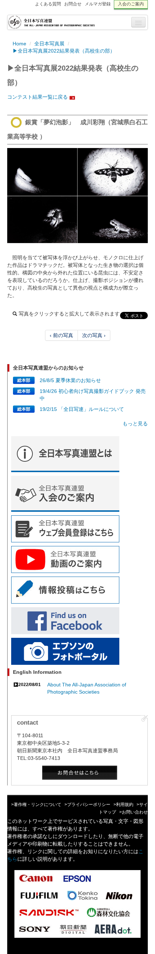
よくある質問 (48, 3)
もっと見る (135, 423)
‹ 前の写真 (61, 335)
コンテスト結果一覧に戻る (37, 97)
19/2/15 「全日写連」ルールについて (82, 409)
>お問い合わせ (133, 812)
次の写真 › (94, 335)
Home (19, 43)
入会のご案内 (131, 3)
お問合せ (72, 3)
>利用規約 (123, 804)
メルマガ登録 (98, 3)
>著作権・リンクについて (36, 804)
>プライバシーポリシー (87, 804)
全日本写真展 (49, 43)
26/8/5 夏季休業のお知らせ (70, 380)
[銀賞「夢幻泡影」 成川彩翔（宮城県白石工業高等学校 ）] (77, 195)
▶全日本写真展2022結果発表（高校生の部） (64, 51)
